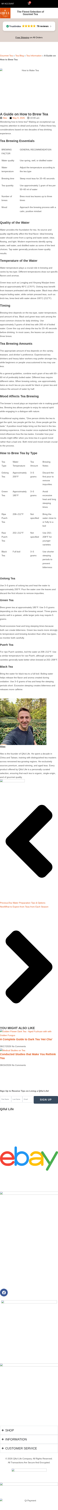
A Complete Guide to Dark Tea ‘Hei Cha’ (26, 1039)
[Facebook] (4, 1292)
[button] (46, 4)
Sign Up (46, 1099)
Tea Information (34, 55)
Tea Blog (19, 55)
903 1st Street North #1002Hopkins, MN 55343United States (13, 1116)
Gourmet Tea (6, 55)
